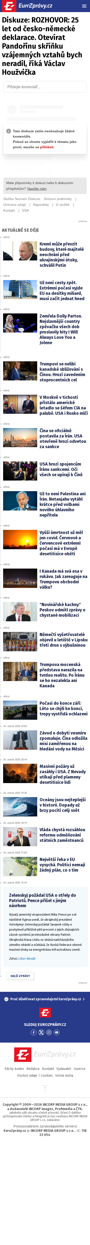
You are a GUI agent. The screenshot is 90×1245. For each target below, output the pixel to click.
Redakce (33, 1069)
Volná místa (64, 1076)
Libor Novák (26, 958)
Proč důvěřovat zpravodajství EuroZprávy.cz (45, 999)
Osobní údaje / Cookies (35, 1076)
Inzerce (79, 1069)
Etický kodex (14, 1069)
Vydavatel (63, 1069)
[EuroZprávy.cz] (31, 6)
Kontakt (48, 1069)
